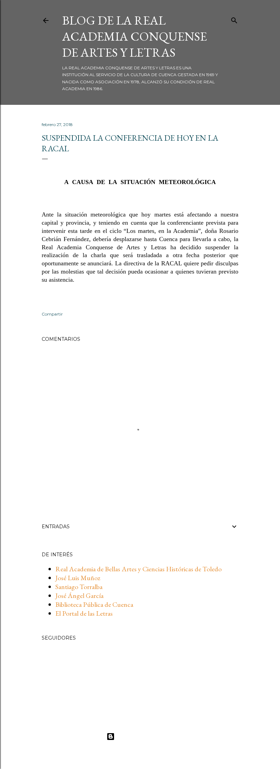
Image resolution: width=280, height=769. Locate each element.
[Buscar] (234, 19)
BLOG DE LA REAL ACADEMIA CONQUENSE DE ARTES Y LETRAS (134, 36)
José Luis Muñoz (77, 577)
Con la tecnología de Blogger (145, 736)
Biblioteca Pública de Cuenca (94, 604)
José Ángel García (79, 595)
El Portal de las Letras (84, 613)
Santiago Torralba (78, 586)
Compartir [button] (52, 314)
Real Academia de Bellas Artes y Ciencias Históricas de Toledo (138, 568)
